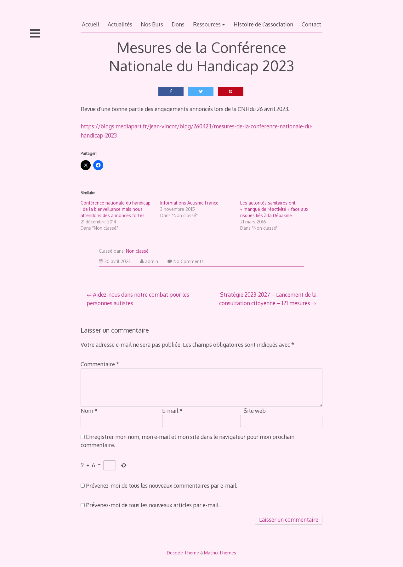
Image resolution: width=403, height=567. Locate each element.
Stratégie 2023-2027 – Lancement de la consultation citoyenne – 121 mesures (267, 298)
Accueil (90, 24)
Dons (178, 24)
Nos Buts (152, 24)
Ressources (207, 24)
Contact (311, 24)
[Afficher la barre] (35, 33)
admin (151, 261)
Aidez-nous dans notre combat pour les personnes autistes (138, 298)
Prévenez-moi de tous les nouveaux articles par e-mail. (153, 505)
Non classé (137, 251)
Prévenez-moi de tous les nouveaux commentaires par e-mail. (161, 485)
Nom (89, 410)
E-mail (172, 410)
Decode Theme (183, 552)
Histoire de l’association (263, 24)
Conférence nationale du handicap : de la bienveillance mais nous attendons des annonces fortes (115, 209)
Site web (255, 410)
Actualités (120, 24)
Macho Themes (220, 552)
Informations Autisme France (189, 202)
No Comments (188, 261)
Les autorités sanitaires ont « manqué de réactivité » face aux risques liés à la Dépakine (274, 209)
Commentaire (100, 364)
